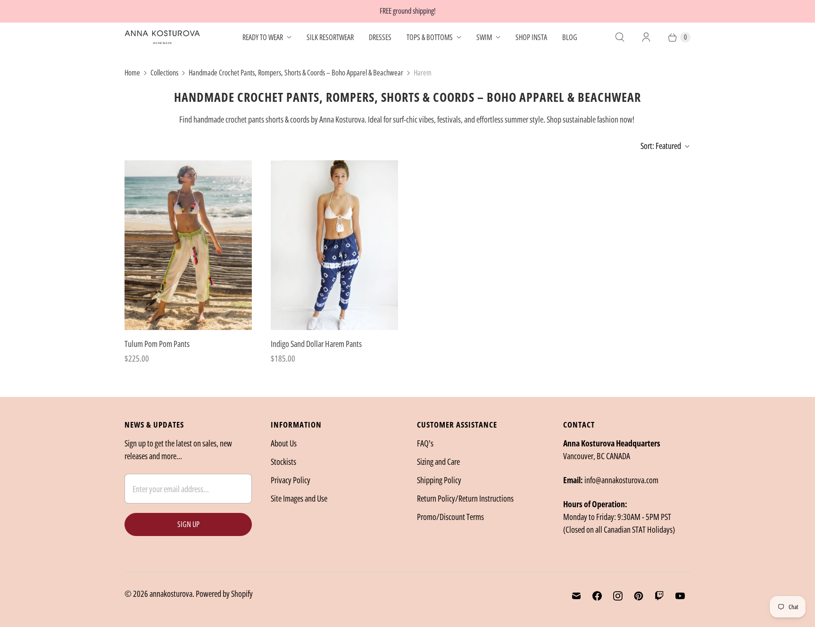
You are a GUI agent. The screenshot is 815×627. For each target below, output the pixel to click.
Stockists (283, 461)
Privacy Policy (290, 480)
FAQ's (425, 443)
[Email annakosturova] (576, 595)
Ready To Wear (262, 37)
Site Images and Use (299, 498)
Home (132, 72)
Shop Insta (531, 37)
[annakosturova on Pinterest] (638, 595)
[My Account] (646, 37)
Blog (569, 37)
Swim (484, 37)
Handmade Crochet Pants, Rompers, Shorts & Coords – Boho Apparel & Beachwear (296, 72)
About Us (284, 443)
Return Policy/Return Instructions (465, 498)
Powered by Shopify (224, 593)
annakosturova (171, 593)
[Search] (620, 37)
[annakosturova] (162, 37)
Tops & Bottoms (430, 37)
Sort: (660, 145)
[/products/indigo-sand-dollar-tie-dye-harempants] (334, 245)
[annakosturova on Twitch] (659, 595)
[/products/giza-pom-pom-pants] (188, 245)
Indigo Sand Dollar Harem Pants (316, 343)
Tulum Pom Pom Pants (157, 343)
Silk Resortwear (330, 37)
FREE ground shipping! (408, 11)
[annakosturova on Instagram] (617, 595)
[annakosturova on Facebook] (597, 595)
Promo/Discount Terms (450, 516)
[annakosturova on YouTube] (680, 595)
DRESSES (380, 37)
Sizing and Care (438, 461)
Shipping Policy (439, 480)
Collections (164, 72)
